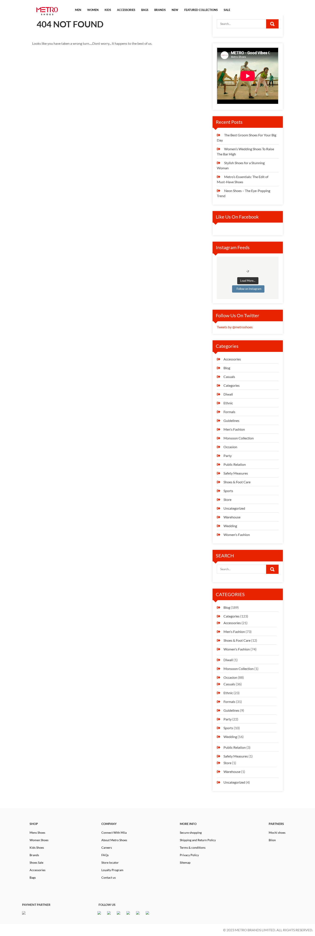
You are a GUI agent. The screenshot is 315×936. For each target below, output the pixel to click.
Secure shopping (191, 832)
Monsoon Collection (239, 438)
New (175, 10)
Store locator (110, 862)
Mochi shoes (277, 832)
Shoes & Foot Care (237, 482)
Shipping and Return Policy (198, 840)
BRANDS (160, 10)
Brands (34, 855)
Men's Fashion (234, 429)
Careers (106, 847)
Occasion (230, 447)
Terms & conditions (193, 847)
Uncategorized (234, 508)
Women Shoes (39, 840)
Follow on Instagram (249, 288)
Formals (229, 412)
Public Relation (235, 464)
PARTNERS (276, 823)
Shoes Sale (36, 862)
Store (227, 499)
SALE (227, 10)
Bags (33, 877)
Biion (272, 840)
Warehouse (232, 517)
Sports (228, 491)
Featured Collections (201, 10)
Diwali (228, 394)
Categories (232, 385)
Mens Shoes (37, 832)
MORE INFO (188, 823)
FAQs (105, 855)
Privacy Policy (189, 855)
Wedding (230, 526)
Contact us (108, 877)
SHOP (34, 823)
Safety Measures (236, 473)
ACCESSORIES (126, 10)
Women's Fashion (237, 535)
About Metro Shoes (114, 840)
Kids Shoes (37, 847)
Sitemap (185, 862)
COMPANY (109, 823)
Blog (227, 368)
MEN (78, 10)
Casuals (229, 377)
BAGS (144, 10)
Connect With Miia (114, 832)
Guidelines (231, 420)
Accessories (232, 359)
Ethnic (228, 403)
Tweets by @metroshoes (235, 327)
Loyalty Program (112, 870)
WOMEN (93, 10)
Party (228, 456)
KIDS (108, 10)
